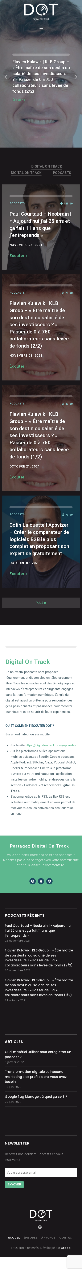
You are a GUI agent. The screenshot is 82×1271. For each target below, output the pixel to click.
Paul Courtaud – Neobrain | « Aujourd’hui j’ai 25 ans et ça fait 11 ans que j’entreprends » (38, 930)
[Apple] (41, 881)
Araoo (65, 1248)
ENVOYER (14, 1184)
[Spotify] (32, 881)
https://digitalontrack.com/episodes (50, 745)
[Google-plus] (49, 881)
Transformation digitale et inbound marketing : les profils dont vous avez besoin (36, 1076)
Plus (39, 603)
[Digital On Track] (41, 12)
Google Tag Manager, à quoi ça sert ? (36, 1096)
